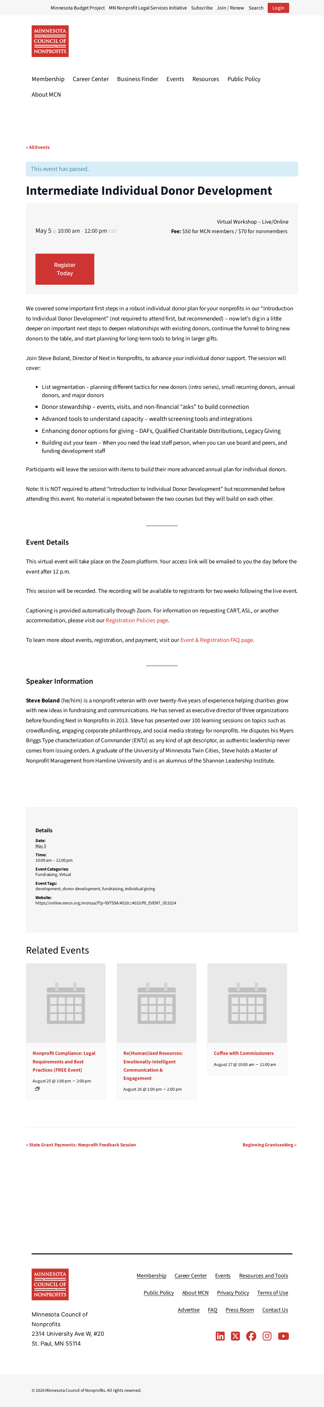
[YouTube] (283, 1336)
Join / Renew (230, 7)
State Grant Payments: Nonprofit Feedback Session (81, 1145)
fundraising (112, 889)
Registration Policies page (137, 620)
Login (278, 7)
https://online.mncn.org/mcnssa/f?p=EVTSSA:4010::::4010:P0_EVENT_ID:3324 (105, 903)
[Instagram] (267, 1336)
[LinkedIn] (220, 1336)
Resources (205, 79)
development (48, 889)
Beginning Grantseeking (269, 1145)
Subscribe (201, 7)
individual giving (140, 889)
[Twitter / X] (235, 1336)
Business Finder (137, 79)
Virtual (65, 874)
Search (256, 7)
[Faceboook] (251, 1336)
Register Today (65, 269)
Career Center (91, 79)
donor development (81, 889)
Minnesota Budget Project (78, 7)
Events (175, 79)
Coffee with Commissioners (244, 1053)
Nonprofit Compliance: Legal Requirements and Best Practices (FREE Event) (64, 1061)
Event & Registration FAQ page (216, 640)
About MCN (46, 94)
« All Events (38, 147)
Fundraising (46, 874)
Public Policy (244, 79)
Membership (48, 79)
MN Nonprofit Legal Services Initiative (148, 7)
